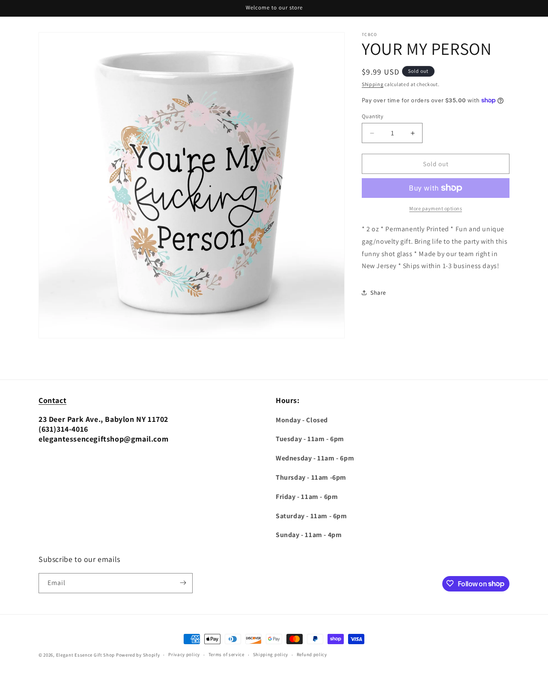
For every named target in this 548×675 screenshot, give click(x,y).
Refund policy (312, 655)
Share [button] (378, 292)
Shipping (373, 84)
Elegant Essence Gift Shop (85, 655)
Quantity (372, 116)
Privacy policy (184, 655)
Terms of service (226, 655)
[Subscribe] (182, 583)
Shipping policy (271, 655)
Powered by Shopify (138, 655)
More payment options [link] (435, 208)
